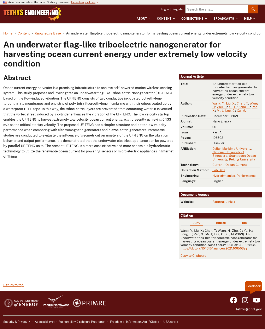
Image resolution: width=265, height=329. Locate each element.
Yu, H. (233, 107)
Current (218, 164)
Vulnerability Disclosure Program (81, 321)
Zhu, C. (222, 107)
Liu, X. (230, 103)
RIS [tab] (244, 222)
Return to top (13, 285)
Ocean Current (236, 164)
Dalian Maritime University (231, 148)
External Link (222, 201)
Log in (165, 9)
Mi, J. (220, 110)
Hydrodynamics (223, 175)
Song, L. (244, 107)
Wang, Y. (218, 103)
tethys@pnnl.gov (249, 309)
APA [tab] (196, 222)
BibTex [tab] (221, 222)
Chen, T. (242, 103)
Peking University (242, 159)
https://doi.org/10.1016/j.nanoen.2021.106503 (212, 248)
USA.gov (169, 321)
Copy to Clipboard (193, 255)
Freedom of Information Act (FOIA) (133, 321)
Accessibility (43, 321)
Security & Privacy (15, 321)
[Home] (32, 14)
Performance (246, 175)
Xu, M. (241, 110)
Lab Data (218, 170)
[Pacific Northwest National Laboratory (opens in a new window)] (54, 303)
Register (178, 9)
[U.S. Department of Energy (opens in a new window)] (21, 303)
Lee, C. (230, 110)
